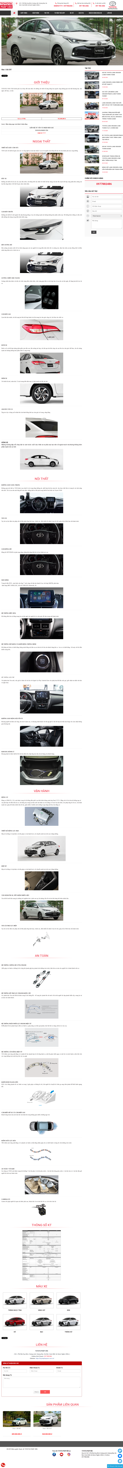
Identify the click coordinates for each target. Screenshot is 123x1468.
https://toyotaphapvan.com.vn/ (45, 1358)
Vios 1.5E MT (16, 1428)
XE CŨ (72, 13)
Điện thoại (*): (35, 1368)
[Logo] (6, 5)
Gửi (45, 1392)
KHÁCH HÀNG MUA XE (95, 13)
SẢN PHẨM (35, 13)
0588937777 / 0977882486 (63, 6)
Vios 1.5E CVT (47, 1428)
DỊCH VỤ (81, 13)
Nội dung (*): (7, 1375)
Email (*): (59, 1368)
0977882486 (48, 1356)
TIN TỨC (46, 13)
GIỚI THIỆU (24, 13)
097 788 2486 (84, 6)
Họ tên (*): (6, 1368)
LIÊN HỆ (109, 13)
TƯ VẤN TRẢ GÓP (59, 13)
